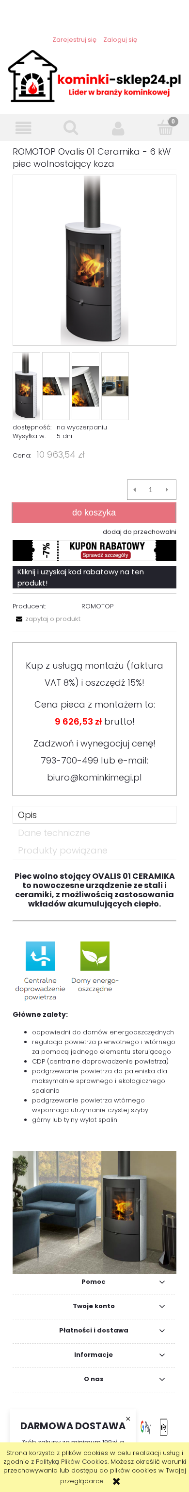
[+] (167, 489)
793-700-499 (69, 760)
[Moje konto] (118, 128)
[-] (134, 489)
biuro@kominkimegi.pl (94, 777)
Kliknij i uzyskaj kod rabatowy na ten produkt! (80, 577)
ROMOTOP (97, 606)
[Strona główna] (94, 75)
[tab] (94, 815)
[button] (23, 128)
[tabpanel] (94, 1073)
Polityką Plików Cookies (72, 1461)
